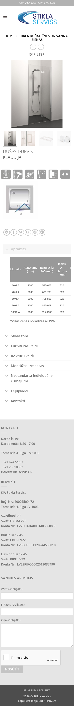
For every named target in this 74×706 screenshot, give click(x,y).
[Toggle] (7, 249)
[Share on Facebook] (13, 232)
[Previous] (9, 94)
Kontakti (18, 400)
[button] (5, 17)
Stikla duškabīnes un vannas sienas (44, 38)
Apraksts (18, 249)
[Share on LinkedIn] (42, 232)
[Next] (64, 94)
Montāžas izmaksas (27, 365)
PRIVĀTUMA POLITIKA (37, 690)
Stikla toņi (19, 336)
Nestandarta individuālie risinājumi (31, 378)
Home (9, 36)
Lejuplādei (19, 391)
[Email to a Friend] (28, 232)
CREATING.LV (47, 701)
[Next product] (33, 47)
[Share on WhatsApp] (6, 232)
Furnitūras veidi (24, 346)
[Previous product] (41, 47)
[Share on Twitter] (21, 232)
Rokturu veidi (22, 355)
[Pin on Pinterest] (35, 232)
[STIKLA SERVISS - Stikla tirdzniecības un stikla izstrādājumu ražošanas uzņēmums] (37, 17)
